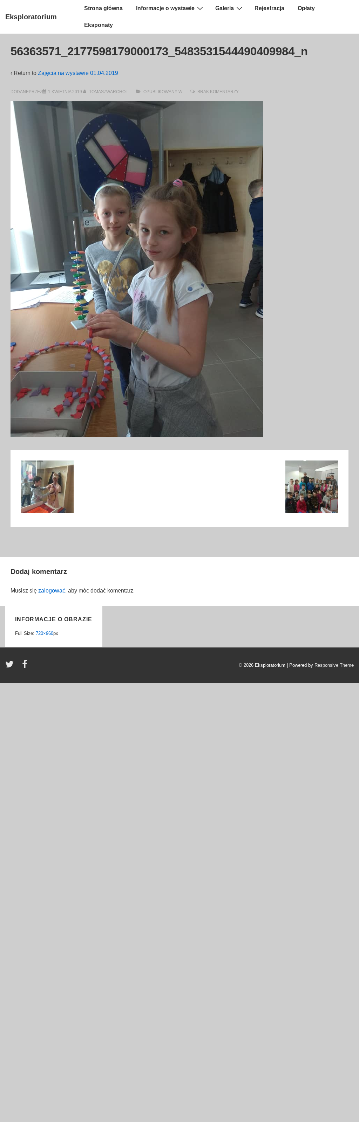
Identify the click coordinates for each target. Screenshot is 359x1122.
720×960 (44, 633)
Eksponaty (98, 25)
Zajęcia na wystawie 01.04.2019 (78, 73)
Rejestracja (269, 8)
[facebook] (25, 666)
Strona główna (103, 8)
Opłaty (306, 8)
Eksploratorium (31, 17)
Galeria (224, 8)
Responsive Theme (334, 665)
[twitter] (11, 666)
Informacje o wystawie (165, 8)
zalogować (51, 591)
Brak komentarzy (218, 91)
